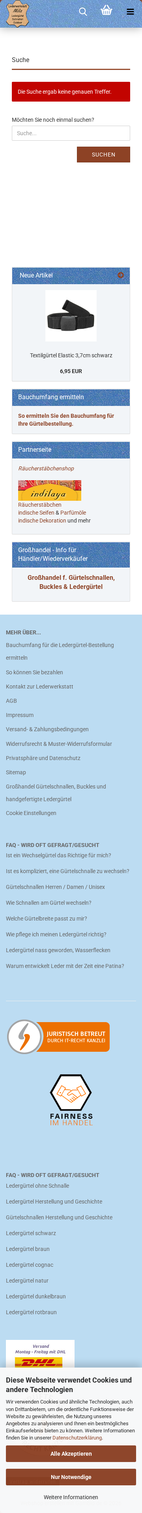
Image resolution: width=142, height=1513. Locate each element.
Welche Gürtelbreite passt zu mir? (46, 918)
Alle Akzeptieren (71, 1454)
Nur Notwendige (71, 1477)
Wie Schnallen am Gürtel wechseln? (49, 903)
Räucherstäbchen (40, 505)
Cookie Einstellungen (31, 813)
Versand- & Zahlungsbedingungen (47, 729)
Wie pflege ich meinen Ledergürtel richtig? (56, 934)
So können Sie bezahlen (34, 672)
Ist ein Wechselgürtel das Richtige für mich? (58, 855)
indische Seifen (36, 512)
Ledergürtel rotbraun (31, 1312)
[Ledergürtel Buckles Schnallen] (14, 14)
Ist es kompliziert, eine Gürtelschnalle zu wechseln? (67, 871)
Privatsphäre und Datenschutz (43, 758)
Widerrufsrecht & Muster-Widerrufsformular (59, 744)
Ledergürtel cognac (29, 1265)
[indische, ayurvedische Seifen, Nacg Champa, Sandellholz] (55, 512)
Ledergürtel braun (28, 1249)
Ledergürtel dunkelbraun (36, 1296)
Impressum (20, 715)
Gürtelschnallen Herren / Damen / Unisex (55, 887)
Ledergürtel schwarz (31, 1233)
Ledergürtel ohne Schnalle (37, 1186)
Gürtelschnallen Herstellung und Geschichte (59, 1217)
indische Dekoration (42, 520)
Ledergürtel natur (27, 1280)
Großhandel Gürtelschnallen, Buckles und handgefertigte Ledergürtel (56, 792)
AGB (11, 701)
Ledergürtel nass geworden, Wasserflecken (58, 950)
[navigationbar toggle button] (130, 12)
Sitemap (16, 772)
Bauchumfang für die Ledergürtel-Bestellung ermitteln (60, 651)
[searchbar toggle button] (83, 12)
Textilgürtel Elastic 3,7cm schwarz (71, 355)
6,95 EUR (71, 371)
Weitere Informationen (71, 1497)
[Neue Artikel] (121, 275)
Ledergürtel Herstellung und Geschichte (54, 1201)
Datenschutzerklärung (77, 1438)
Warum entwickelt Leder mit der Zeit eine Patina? (65, 966)
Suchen (104, 154)
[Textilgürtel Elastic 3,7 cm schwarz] (71, 315)
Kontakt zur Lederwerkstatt (39, 686)
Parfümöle (73, 512)
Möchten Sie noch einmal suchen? (53, 120)
